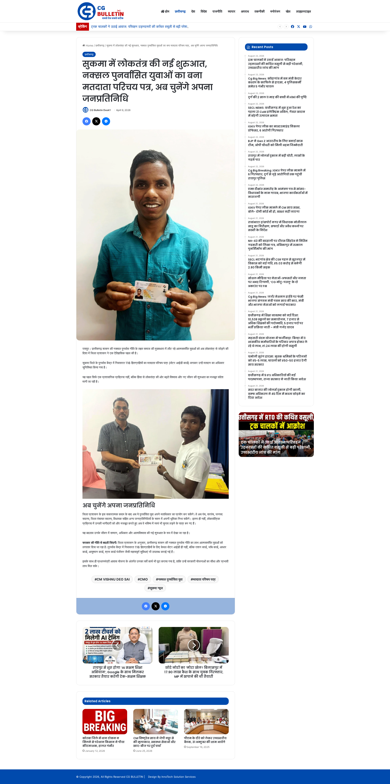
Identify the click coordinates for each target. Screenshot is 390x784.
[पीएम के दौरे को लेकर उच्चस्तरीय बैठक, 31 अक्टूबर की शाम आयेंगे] (206, 721)
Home (89, 45)
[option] (276, 434)
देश (193, 11)
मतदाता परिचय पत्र (204, 579)
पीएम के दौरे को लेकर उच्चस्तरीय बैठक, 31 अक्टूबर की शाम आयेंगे (205, 740)
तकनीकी (260, 11)
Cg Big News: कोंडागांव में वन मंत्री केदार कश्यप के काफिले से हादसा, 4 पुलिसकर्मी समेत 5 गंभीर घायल (275, 447)
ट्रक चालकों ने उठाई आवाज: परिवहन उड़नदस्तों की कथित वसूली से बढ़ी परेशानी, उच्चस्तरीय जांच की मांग (156, 27)
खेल (288, 11)
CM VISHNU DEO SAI (113, 579)
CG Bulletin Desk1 (100, 110)
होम (167, 11)
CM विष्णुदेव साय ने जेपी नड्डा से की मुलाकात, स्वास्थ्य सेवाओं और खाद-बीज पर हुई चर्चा (154, 742)
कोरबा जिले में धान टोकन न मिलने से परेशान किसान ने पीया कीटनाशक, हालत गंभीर (103, 742)
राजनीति (217, 11)
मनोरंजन (275, 11)
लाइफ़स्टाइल (303, 11)
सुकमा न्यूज (156, 588)
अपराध (245, 11)
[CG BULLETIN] (100, 11)
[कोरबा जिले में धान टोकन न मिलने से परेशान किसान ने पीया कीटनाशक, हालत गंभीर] (104, 721)
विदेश (204, 11)
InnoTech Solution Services (178, 776)
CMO (144, 579)
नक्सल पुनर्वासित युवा (170, 579)
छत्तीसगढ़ (180, 11)
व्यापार (231, 11)
